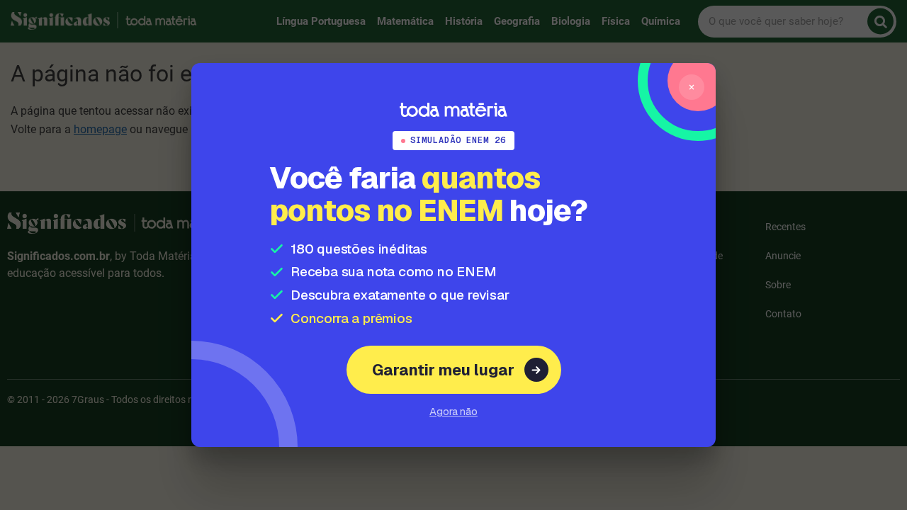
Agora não (453, 411)
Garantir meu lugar (443, 370)
